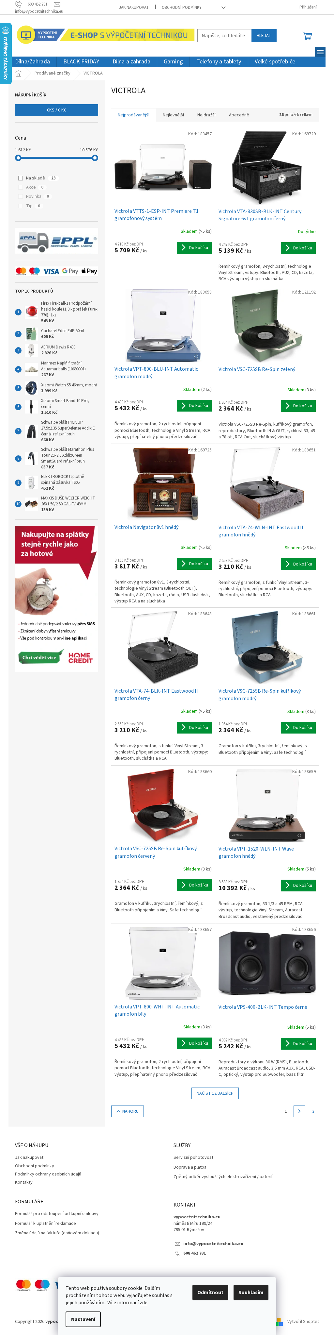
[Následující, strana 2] (299, 1111)
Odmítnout (210, 1292)
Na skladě (41, 178)
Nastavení (83, 1319)
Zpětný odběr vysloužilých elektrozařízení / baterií (223, 1177)
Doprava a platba (190, 1167)
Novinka (37, 196)
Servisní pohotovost (193, 1158)
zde (143, 1302)
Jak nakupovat (134, 7)
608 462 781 (194, 1253)
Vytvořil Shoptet (303, 1321)
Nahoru (130, 1111)
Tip (33, 206)
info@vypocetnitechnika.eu (213, 1244)
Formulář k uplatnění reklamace (45, 1224)
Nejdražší (206, 115)
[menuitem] (32, 62)
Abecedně (239, 115)
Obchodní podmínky (182, 7)
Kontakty (24, 1182)
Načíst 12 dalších (215, 1093)
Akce (34, 187)
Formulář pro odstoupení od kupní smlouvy (57, 1214)
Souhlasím (251, 1292)
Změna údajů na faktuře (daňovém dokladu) (57, 1233)
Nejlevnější (173, 115)
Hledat (264, 35)
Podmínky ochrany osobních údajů (48, 1174)
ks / (57, 110)
